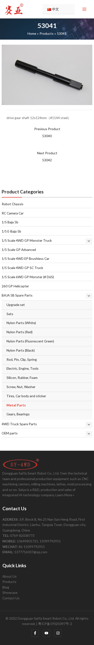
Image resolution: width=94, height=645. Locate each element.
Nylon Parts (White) (21, 323)
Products (9, 582)
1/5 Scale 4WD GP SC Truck (22, 268)
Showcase (9, 592)
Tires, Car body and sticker (26, 396)
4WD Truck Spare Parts (19, 424)
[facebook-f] (36, 633)
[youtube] (48, 633)
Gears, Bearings (18, 414)
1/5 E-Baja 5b (11, 231)
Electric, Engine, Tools (23, 368)
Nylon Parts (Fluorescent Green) (30, 341)
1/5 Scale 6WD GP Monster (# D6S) (28, 277)
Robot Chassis (12, 204)
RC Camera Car (13, 213)
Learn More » (64, 495)
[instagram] (58, 633)
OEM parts (10, 433)
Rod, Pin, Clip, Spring (22, 359)
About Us (9, 576)
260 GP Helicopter (15, 286)
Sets (10, 314)
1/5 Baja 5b (10, 222)
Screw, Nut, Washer (21, 387)
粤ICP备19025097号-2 (55, 624)
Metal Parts (16, 405)
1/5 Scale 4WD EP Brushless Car (25, 258)
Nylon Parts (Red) (20, 332)
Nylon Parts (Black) (21, 350)
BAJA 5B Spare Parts (17, 295)
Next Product (47, 156)
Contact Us (11, 598)
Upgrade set (16, 305)
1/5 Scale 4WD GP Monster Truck (27, 240)
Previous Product (47, 132)
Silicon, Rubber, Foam (22, 378)
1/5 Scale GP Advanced (19, 250)
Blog (5, 587)
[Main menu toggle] (84, 9)
